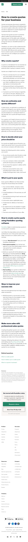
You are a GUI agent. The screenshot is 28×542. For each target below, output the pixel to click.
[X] (14, 537)
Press (2, 509)
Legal (14, 529)
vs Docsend (17, 474)
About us (3, 496)
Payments (17, 439)
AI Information (14, 533)
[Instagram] (17, 537)
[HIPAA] (9, 524)
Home (2, 11)
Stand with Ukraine (5, 503)
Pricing (2, 429)
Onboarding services (5, 482)
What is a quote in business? (9, 362)
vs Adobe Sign (18, 469)
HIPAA (2, 442)
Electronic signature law (6, 471)
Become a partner (5, 506)
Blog (2, 469)
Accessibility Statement (6, 531)
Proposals (17, 429)
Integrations (3, 431)
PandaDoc (4, 227)
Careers (3, 501)
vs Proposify (17, 471)
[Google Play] (9, 518)
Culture (2, 498)
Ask (7, 11)
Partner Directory (5, 484)
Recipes (3, 487)
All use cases (17, 455)
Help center (24, 1)
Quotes (16, 434)
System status (4, 479)
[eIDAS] (18, 524)
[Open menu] (25, 4)
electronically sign (16, 273)
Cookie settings (19, 529)
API (15, 447)
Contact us (3, 511)
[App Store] (19, 518)
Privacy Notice (9, 529)
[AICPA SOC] (13, 524)
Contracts (17, 436)
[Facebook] (11, 537)
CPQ (16, 449)
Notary (16, 444)
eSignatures (17, 431)
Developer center (5, 476)
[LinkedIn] (8, 537)
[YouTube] (20, 537)
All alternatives (18, 476)
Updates (3, 436)
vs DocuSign (17, 463)
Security (3, 439)
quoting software (16, 341)
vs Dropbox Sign (18, 466)
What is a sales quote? (7, 356)
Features (3, 434)
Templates (3, 466)
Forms (16, 442)
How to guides (4, 474)
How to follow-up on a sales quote (10, 359)
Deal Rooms (17, 452)
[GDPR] (15, 524)
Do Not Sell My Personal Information (19, 531)
